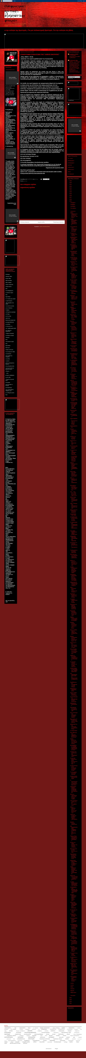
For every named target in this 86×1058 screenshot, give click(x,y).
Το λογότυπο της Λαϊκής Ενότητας (73, 954)
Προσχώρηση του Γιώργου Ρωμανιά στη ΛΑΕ (73, 709)
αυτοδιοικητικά (27, 1034)
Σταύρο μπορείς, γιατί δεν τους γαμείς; (73, 777)
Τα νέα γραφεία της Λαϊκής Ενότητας (73, 773)
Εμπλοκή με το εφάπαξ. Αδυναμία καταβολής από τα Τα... (73, 606)
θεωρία (50, 1035)
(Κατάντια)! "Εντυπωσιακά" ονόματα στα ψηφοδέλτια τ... (73, 878)
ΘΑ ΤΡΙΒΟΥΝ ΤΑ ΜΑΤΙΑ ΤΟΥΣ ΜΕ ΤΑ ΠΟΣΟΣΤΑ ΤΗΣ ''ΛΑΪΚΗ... (73, 356)
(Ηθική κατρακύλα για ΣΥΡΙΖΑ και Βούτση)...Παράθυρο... (73, 215)
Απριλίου (73, 988)
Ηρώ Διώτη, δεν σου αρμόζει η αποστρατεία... (73, 350)
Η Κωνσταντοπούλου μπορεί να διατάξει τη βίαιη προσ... (73, 782)
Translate (78, 78)
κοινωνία (61, 1037)
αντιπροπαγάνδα (46, 1032)
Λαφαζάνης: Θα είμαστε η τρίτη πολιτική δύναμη (73, 263)
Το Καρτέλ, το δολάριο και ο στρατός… (73, 234)
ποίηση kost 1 (71, 169)
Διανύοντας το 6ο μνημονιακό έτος (73, 442)
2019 (70, 193)
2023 (70, 186)
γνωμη (53, 1034)
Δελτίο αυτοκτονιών (45, 1027)
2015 (70, 201)
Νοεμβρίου (73, 204)
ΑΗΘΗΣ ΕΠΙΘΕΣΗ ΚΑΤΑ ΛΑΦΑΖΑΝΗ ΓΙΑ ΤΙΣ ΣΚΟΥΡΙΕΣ (73, 310)
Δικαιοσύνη (71, 1027)
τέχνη (77, 1041)
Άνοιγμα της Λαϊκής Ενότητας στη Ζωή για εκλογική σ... (73, 844)
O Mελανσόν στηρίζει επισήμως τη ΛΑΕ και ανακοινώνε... (73, 376)
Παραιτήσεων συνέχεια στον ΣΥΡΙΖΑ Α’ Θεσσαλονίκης (73, 388)
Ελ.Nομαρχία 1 (71, 160)
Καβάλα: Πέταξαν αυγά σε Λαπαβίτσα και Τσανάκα (73, 619)
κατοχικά (51, 1037)
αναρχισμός (61, 1030)
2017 (70, 197)
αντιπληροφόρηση (30, 1032)
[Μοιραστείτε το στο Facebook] (47, 179)
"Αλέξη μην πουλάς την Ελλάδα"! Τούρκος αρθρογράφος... (73, 817)
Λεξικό (39, 1029)
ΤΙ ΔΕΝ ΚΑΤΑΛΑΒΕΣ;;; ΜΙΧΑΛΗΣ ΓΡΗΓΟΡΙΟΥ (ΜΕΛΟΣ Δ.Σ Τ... (73, 222)
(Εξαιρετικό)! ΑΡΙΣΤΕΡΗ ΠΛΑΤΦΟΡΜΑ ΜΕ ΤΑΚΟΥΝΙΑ (73, 538)
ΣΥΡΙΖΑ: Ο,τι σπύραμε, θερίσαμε (73, 437)
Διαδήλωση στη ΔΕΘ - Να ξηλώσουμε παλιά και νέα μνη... (73, 966)
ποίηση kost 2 (71, 167)
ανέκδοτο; (53, 1030)
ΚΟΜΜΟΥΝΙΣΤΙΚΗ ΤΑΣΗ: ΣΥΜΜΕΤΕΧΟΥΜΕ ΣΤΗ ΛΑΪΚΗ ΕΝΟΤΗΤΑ (73, 240)
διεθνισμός (61, 1034)
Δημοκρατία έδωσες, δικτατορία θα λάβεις (73, 303)
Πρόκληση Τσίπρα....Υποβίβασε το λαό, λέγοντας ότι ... (73, 298)
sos (15, 1027)
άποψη (11, 1030)
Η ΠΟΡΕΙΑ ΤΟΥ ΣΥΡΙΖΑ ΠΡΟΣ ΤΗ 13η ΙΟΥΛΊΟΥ (73, 518)
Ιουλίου (72, 983)
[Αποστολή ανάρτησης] (41, 179)
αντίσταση (7, 1032)
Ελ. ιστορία (70, 158)
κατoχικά (20, 1037)
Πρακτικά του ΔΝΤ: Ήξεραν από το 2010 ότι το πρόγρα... (73, 317)
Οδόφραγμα (44, 1029)
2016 (70, 199)
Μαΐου (72, 986)
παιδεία (67, 1038)
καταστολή (42, 1037)
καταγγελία (31, 1037)
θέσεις (69, 171)
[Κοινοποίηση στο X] (46, 179)
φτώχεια (25, 1043)
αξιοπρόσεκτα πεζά (66, 1032)
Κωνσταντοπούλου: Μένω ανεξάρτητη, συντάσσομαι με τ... (73, 269)
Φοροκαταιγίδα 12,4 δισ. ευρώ (73, 411)
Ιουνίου (72, 985)
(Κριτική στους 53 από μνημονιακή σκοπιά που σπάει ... (73, 335)
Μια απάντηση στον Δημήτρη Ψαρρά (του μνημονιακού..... (73, 556)
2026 (70, 180)
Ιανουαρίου (73, 995)
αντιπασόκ (18, 1032)
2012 (70, 1001)
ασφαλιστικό (18, 1034)
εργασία (28, 1035)
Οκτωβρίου (73, 206)
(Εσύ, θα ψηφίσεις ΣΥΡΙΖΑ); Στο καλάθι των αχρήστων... (73, 275)
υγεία (5, 1043)
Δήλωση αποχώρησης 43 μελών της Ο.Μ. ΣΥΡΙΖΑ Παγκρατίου (73, 383)
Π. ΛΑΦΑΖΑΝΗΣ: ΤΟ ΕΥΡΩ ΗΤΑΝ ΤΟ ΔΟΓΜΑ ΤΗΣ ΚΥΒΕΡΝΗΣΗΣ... (73, 363)
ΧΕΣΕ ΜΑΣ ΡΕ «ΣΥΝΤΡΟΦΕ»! (73, 415)
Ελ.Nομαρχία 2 (71, 162)
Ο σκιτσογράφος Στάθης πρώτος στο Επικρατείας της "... (73, 920)
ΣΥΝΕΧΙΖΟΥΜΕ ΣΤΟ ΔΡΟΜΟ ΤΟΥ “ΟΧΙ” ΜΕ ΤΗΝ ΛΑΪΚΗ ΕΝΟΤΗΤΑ (73, 405)
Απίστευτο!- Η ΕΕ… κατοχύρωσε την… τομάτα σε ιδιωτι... (73, 645)
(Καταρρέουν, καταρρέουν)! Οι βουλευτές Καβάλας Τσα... (73, 247)
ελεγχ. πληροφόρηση (77, 1034)
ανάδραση (40, 1030)
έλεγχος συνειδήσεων (20, 1030)
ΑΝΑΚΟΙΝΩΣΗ (22, 1027)
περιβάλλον (27, 1040)
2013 (70, 999)
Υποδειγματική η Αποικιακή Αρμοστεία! (73, 551)
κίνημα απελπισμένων (74, 1035)
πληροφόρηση (36, 1040)
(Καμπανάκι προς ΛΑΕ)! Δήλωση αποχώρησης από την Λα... (73, 474)
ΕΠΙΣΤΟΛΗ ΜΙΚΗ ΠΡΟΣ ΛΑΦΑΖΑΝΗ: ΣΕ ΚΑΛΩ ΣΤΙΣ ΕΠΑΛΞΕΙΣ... (73, 905)
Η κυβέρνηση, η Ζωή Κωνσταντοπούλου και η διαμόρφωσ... (73, 959)
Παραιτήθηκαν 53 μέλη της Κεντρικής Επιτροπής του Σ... (73, 856)
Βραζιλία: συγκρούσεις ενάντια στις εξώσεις (73, 323)
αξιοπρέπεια (56, 1032)
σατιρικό (17, 1041)
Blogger (56, 1048)
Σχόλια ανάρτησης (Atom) (45, 226)
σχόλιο (71, 1041)
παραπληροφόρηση (12, 1040)
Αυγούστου (73, 211)
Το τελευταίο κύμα (73, 60)
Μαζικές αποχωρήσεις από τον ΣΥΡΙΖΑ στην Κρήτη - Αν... (73, 638)
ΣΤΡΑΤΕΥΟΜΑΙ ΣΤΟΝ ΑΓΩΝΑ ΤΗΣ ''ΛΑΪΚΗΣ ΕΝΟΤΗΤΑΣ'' (73, 670)
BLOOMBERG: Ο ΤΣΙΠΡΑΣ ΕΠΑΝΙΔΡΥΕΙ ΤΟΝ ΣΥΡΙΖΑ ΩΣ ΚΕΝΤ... (73, 747)
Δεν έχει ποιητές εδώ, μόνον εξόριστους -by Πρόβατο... (73, 281)
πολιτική (52, 1040)
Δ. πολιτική (35, 1027)
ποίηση (45, 1040)
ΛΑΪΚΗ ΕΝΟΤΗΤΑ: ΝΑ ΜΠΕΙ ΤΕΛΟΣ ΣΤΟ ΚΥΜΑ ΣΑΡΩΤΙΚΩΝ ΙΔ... (73, 870)
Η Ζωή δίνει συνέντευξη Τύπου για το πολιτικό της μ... (73, 328)
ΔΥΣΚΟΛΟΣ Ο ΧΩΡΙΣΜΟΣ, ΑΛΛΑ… (73, 689)
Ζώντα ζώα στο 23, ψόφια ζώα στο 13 (73, 399)
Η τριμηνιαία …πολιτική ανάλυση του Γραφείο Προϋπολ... (73, 664)
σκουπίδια (42, 1041)
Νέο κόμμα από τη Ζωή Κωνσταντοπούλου (73, 850)
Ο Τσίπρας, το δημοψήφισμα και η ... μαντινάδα (73, 292)
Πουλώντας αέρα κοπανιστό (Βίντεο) (73, 447)
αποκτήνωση (76, 1032)
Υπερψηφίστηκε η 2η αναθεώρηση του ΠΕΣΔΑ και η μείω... (73, 229)
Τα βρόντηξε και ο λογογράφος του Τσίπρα (73, 258)
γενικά (47, 1034)
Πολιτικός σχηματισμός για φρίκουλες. (73, 937)
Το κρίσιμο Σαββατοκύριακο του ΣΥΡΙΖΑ (73, 600)
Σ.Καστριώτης (69, 1029)
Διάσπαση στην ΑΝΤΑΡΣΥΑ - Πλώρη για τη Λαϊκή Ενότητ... (73, 253)
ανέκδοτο (46, 1030)
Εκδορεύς (6, 1029)
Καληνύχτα (34, 1029)
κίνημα (64, 1035)
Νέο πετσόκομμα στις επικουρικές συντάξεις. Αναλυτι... (73, 715)
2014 (70, 997)
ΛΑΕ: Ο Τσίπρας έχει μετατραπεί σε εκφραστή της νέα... (73, 506)
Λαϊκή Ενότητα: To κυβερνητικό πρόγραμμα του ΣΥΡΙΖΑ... (73, 341)
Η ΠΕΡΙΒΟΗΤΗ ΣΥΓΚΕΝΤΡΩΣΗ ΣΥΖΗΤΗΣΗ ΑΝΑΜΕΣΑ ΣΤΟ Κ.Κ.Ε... (73, 927)
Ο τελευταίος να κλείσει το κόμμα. (73, 911)
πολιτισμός (62, 1040)
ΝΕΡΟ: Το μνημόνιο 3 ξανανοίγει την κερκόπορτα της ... (73, 563)
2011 (70, 1003)
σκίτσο (34, 1041)
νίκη (14, 1038)
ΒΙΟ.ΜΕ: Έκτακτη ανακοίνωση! (73, 823)
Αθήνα (29, 1027)
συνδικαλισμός (57, 1041)
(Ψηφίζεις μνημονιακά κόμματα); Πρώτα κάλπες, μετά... (73, 897)
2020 (70, 191)
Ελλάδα (21, 1029)
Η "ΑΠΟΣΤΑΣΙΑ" (73, 730)
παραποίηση (20, 1040)
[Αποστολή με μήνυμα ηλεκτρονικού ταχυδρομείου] (43, 179)
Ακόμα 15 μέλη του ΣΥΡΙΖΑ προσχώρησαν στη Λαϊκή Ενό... (73, 651)
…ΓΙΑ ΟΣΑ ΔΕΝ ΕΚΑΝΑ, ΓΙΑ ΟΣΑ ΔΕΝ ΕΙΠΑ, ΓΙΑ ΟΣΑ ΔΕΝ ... (73, 458)
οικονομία (31, 1039)
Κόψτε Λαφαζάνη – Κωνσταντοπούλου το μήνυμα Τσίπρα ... (73, 421)
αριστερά (25, 181)
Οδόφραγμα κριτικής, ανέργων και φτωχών (14, 13)
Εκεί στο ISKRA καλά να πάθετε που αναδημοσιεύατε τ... (73, 632)
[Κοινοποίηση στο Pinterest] (48, 179)
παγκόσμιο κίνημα (57, 1038)
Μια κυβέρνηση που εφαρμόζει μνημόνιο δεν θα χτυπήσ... (73, 735)
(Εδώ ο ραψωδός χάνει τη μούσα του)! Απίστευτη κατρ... (73, 809)
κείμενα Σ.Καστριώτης (72, 156)
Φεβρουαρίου (73, 992)
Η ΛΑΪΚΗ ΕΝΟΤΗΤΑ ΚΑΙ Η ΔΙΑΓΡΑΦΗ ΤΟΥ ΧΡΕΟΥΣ (73, 883)
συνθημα (65, 1041)
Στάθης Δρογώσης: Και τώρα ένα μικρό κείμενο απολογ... (73, 741)
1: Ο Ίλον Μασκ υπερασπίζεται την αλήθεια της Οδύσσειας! (74, 56)
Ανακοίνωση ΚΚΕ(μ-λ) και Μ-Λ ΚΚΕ (73, 915)
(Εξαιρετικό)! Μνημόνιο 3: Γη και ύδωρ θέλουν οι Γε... (73, 932)
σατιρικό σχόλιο (26, 1041)
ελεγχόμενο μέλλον (11, 1035)
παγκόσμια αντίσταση (45, 1038)
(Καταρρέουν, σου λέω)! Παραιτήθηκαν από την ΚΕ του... (73, 488)
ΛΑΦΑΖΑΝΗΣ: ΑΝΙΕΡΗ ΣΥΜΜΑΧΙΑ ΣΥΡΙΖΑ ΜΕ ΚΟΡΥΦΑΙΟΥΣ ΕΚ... (73, 789)
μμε (74, 1037)
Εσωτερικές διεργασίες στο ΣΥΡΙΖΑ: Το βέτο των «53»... (73, 613)
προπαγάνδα (70, 1040)
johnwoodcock (48, 1048)
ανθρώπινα (77, 1030)
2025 (70, 182)
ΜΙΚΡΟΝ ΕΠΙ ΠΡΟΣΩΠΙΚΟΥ (73, 704)
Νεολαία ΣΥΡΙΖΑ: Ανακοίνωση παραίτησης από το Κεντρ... (73, 625)
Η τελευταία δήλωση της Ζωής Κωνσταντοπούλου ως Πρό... (73, 761)
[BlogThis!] (45, 179)
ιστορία (57, 1035)
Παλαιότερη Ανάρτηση (58, 222)
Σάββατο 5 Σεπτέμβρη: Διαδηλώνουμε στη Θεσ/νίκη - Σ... (73, 658)
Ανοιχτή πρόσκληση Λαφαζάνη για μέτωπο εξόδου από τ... (73, 431)
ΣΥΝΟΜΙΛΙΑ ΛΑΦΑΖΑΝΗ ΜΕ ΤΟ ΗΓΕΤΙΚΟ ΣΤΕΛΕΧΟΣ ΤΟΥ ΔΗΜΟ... (73, 577)
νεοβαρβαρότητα (21, 1038)
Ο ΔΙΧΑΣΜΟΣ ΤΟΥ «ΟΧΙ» (73, 514)
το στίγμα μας (71, 173)
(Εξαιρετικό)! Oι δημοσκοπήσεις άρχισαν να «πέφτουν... (73, 584)
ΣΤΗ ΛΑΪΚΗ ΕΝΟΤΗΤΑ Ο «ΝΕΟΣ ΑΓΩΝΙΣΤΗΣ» (73, 532)
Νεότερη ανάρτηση (24, 222)
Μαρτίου (72, 990)
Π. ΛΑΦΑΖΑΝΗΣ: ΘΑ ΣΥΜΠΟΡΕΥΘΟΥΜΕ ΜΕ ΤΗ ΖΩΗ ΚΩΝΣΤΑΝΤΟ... (73, 526)
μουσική (80, 1037)
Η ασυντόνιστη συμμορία (73, 346)
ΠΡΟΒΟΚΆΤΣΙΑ (53, 1029)
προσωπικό (78, 1040)
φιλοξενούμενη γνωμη (15, 1043)
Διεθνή (63, 1027)
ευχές (41, 1035)
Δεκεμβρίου (73, 202)
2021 (70, 189)
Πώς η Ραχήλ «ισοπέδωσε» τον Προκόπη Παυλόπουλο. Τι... (73, 942)
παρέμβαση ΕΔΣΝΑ (73, 54)
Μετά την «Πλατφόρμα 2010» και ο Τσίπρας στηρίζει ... (73, 796)
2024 (70, 184)
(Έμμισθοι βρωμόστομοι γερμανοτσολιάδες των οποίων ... (73, 949)
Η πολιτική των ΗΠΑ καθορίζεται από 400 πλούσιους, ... (73, 452)
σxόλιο (6, 1041)
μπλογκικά (9, 1038)
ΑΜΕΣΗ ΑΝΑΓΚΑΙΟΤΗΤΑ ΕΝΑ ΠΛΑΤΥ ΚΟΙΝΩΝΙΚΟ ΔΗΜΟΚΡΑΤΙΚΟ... (73, 466)
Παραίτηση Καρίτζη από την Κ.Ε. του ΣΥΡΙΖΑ (73, 595)
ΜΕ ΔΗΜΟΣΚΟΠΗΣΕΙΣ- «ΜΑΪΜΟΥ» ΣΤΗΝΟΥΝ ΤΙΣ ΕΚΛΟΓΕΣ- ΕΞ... (73, 830)
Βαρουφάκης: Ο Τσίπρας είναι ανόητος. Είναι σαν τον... (73, 721)
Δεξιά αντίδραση (56, 1027)
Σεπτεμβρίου (73, 208)
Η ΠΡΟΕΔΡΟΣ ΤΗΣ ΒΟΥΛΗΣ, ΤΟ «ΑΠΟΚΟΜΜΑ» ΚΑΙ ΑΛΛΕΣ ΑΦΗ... (73, 890)
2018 (70, 195)
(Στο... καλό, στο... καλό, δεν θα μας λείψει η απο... (73, 493)
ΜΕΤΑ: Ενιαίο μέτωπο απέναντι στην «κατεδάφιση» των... (73, 499)
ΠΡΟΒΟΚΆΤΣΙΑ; (61, 1029)
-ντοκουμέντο (7, 1027)
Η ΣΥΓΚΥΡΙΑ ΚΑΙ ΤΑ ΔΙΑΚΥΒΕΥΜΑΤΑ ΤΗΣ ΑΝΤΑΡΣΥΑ (73, 699)
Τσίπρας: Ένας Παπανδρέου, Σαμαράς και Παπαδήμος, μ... (73, 838)
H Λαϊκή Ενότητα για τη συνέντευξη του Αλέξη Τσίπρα (73, 768)
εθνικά (68, 1034)
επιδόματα (21, 1035)
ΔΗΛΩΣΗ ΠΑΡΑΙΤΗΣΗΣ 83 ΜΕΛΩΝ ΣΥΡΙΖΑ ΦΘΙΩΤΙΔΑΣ (73, 394)
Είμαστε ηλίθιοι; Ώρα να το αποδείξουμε (73, 694)
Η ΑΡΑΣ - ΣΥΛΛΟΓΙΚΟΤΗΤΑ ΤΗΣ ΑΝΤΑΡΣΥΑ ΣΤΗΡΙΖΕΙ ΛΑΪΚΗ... (73, 570)
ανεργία (69, 1030)
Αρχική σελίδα (41, 222)
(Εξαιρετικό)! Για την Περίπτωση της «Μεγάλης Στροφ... (73, 726)
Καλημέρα (27, 1029)
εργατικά (34, 1035)
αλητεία (30, 1030)
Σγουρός (76, 1029)
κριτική (68, 1037)
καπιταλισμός (8, 1037)
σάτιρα (12, 1041)
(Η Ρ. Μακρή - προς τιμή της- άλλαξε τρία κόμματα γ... (73, 370)
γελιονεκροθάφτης (38, 1034)
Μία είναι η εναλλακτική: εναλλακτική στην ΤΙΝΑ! (73, 286)
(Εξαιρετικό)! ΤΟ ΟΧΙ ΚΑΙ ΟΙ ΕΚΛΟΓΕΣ (73, 511)
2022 (70, 188)
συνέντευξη (49, 1041)
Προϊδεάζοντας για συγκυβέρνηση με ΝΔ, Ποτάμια (73, 684)
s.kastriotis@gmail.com (10, 69)
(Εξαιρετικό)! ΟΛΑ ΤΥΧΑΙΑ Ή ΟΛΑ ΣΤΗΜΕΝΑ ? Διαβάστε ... (73, 863)
